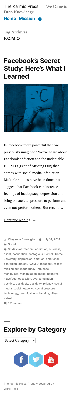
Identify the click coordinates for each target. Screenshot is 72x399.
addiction (41, 249)
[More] (40, 19)
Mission (27, 18)
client (7, 254)
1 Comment (15, 303)
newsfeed (10, 278)
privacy (48, 283)
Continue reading (20, 220)
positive (9, 283)
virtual (8, 298)
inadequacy (27, 269)
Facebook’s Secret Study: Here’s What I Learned (34, 68)
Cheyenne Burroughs (21, 239)
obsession (24, 278)
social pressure (45, 288)
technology (11, 293)
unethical (26, 293)
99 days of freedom (21, 249)
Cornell (48, 254)
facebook (46, 263)
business (54, 249)
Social (12, 244)
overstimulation (43, 278)
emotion (39, 259)
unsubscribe (41, 293)
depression (25, 259)
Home (10, 18)
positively (22, 283)
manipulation (28, 273)
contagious (35, 254)
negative (53, 273)
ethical (22, 263)
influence (43, 269)
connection (20, 254)
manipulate (11, 273)
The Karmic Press (21, 6)
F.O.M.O (33, 263)
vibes (54, 293)
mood (42, 273)
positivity (36, 283)
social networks (23, 288)
